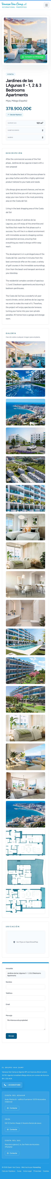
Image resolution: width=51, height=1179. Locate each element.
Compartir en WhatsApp (34, 57)
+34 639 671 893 (14, 1085)
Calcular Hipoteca (15, 114)
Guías (19, 1171)
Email (8, 1004)
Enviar (11, 1036)
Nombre (9, 982)
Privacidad (37, 1171)
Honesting (37, 1167)
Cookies (46, 1171)
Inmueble (9, 968)
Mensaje (9, 1015)
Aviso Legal (27, 1171)
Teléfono (9, 993)
